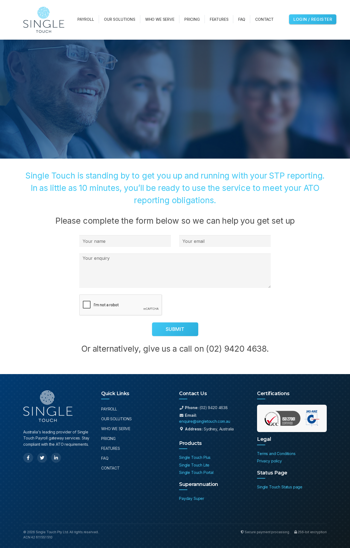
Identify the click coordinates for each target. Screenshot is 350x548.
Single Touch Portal (196, 472)
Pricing (108, 438)
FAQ (105, 458)
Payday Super (191, 498)
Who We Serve (115, 428)
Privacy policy (269, 461)
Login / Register (312, 19)
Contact (110, 468)
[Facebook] (28, 458)
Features (110, 448)
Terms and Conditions (276, 453)
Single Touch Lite (194, 465)
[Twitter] (42, 458)
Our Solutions (116, 418)
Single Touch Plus (195, 457)
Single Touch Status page (279, 487)
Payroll (109, 409)
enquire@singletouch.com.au (204, 421)
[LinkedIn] (56, 458)
